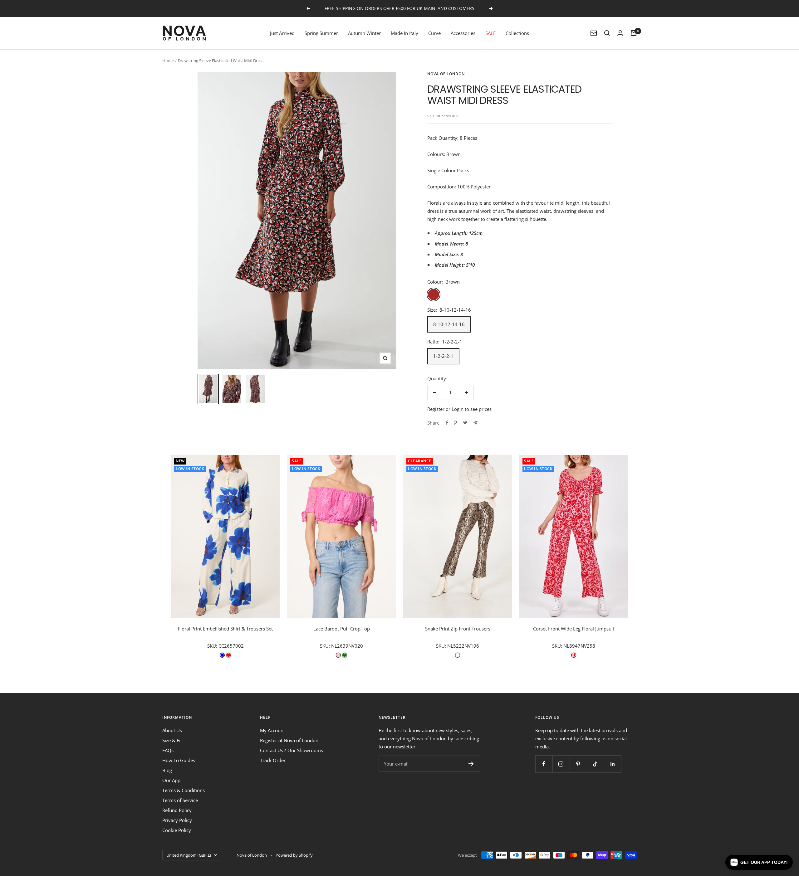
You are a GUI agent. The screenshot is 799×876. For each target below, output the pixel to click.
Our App (171, 780)
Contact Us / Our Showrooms (291, 750)
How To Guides (178, 760)
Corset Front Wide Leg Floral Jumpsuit (573, 628)
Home (168, 60)
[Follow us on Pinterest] (578, 763)
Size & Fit (172, 740)
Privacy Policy (177, 820)
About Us (172, 730)
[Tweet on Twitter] (465, 423)
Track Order (273, 760)
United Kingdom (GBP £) (188, 855)
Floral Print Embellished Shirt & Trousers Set (225, 628)
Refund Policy (177, 810)
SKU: (212, 646)
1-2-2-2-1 (443, 356)
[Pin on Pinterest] (455, 423)
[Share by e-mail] (475, 423)
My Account (272, 730)
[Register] (471, 764)
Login (457, 409)
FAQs (168, 750)
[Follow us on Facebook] (543, 763)
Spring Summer (321, 33)
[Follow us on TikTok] (595, 763)
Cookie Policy (176, 830)
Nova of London (446, 73)
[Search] (607, 33)
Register (435, 409)
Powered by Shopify (294, 855)
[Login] (620, 33)
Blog (167, 770)
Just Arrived (282, 33)
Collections (517, 33)
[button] (759, 862)
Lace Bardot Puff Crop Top (341, 628)
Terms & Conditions (183, 790)
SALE (490, 33)
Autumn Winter (364, 33)
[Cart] (633, 33)
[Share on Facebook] (447, 423)
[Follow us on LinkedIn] (612, 763)
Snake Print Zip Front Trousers (457, 628)
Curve (434, 33)
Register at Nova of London (289, 740)
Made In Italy (404, 33)
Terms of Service (180, 800)
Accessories (463, 33)
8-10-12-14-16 (449, 324)
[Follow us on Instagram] (561, 763)
